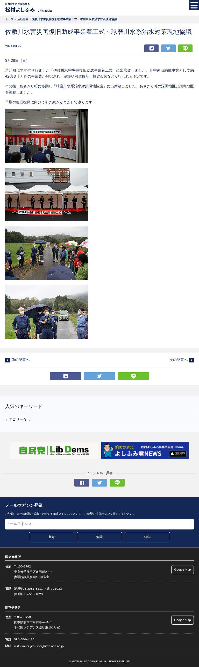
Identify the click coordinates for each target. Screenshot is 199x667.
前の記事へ (20, 360)
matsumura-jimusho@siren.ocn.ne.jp (39, 646)
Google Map (182, 569)
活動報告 (23, 19)
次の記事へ (178, 360)
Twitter (168, 48)
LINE (185, 48)
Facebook (151, 48)
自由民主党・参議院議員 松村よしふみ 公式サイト (28, 8)
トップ (9, 19)
